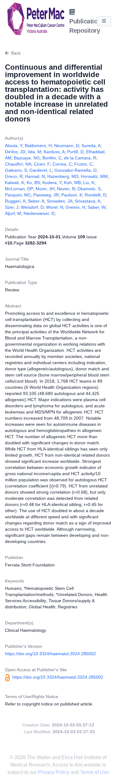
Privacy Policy (54, 772)
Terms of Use (94, 772)
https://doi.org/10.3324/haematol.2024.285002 (50, 653)
